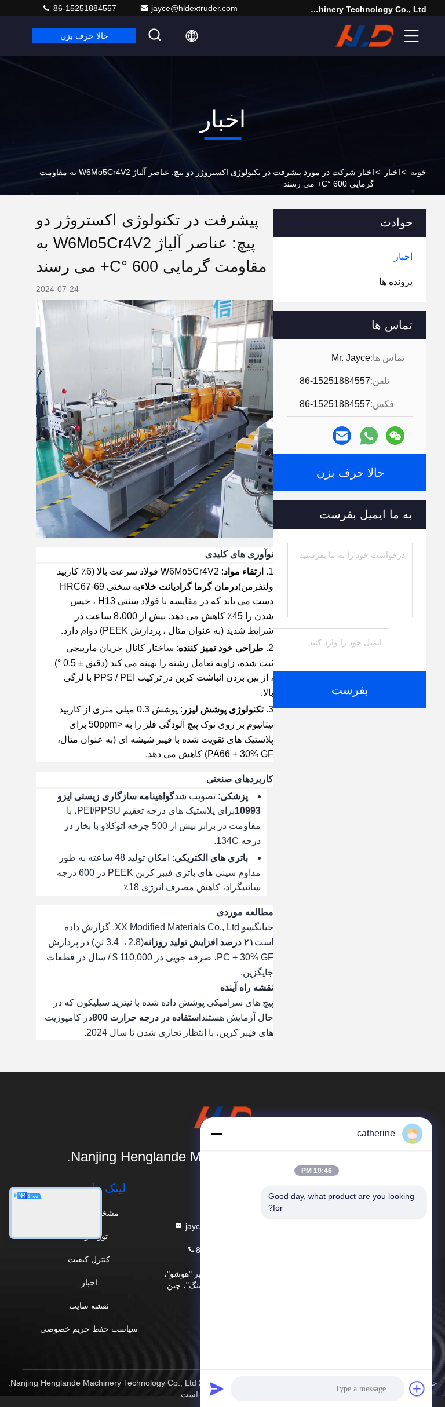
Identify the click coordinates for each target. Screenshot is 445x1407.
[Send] (216, 1388)
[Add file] (417, 1388)
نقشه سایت (89, 1305)
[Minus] (217, 1134)
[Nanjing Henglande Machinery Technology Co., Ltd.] (364, 36)
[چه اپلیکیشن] (369, 436)
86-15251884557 (83, 8)
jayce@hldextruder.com (194, 8)
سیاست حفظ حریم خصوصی (89, 1328)
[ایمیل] (341, 435)
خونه (418, 172)
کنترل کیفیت (89, 1259)
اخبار (392, 172)
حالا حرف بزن (84, 36)
